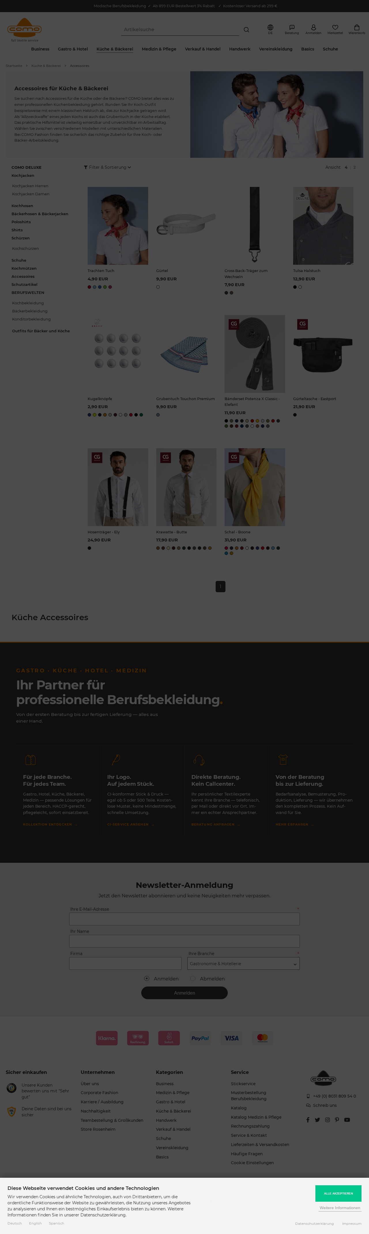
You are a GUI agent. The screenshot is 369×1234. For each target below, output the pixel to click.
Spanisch (56, 1223)
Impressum (352, 1224)
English (35, 1223)
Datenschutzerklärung (314, 1224)
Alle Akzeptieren (338, 1193)
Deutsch (14, 1223)
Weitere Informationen (340, 1207)
